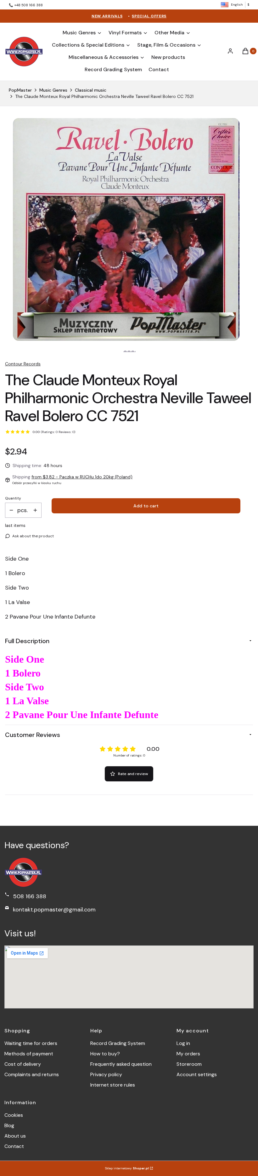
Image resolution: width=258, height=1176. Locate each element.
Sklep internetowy (127, 1168)
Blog (9, 1125)
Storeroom (189, 1064)
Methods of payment (28, 1053)
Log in (183, 1043)
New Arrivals (107, 16)
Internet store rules (112, 1085)
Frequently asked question (121, 1064)
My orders (188, 1053)
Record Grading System (117, 1043)
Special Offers (149, 16)
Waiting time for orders (30, 1043)
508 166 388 (29, 896)
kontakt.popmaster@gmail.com (54, 909)
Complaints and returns (31, 1074)
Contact (14, 1146)
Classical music (90, 90)
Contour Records (23, 364)
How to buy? (105, 1053)
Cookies (13, 1115)
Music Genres (53, 90)
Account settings (197, 1074)
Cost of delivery (22, 1064)
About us (15, 1136)
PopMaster (20, 90)
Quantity (13, 498)
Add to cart (146, 506)
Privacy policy (106, 1074)
